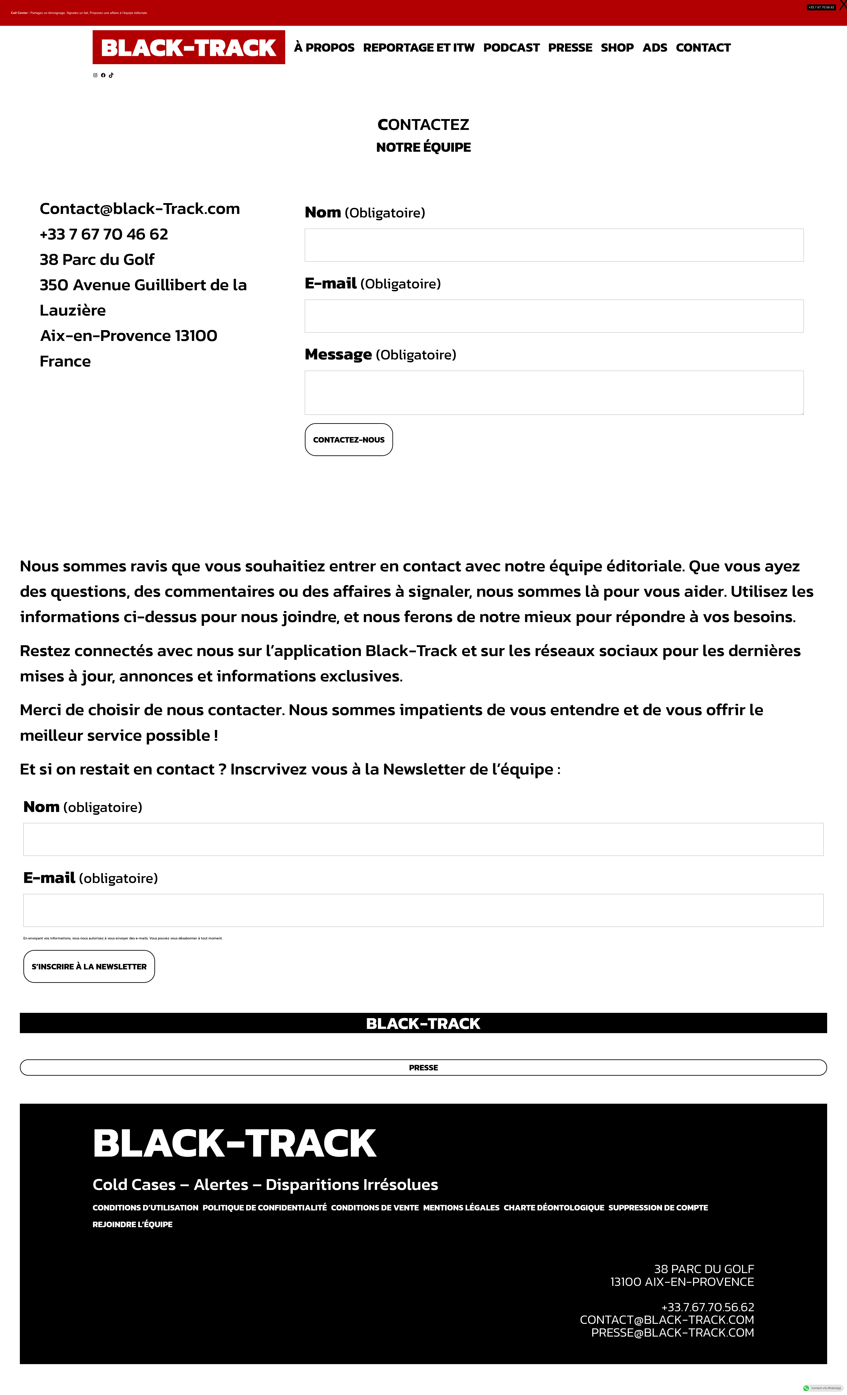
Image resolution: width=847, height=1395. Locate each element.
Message (380, 353)
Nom (365, 211)
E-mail (373, 282)
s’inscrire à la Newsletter (89, 966)
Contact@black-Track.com (140, 208)
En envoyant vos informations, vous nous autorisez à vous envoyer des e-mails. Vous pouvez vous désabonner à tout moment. (123, 938)
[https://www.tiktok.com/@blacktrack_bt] (111, 75)
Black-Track (189, 47)
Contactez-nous (349, 439)
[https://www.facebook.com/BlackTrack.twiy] (103, 75)
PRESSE (423, 1067)
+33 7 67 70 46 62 (104, 233)
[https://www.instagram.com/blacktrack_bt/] (95, 75)
